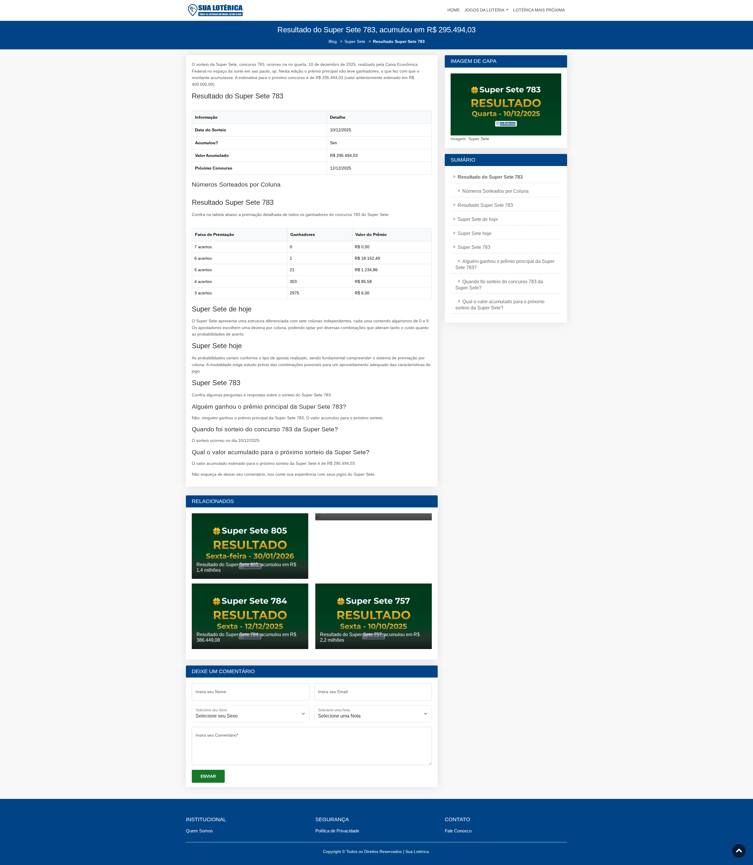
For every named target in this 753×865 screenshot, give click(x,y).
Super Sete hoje (475, 233)
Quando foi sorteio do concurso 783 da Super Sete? (499, 284)
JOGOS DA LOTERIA (484, 10)
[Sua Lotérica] (215, 9)
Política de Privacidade (337, 830)
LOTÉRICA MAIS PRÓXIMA (539, 10)
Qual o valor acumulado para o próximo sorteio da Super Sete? (499, 304)
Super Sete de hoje (478, 219)
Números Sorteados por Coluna (495, 191)
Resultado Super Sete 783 (485, 205)
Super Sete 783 (474, 247)
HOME (453, 10)
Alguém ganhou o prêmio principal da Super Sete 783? (504, 264)
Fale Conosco (458, 830)
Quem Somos (199, 830)
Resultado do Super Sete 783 (490, 177)
